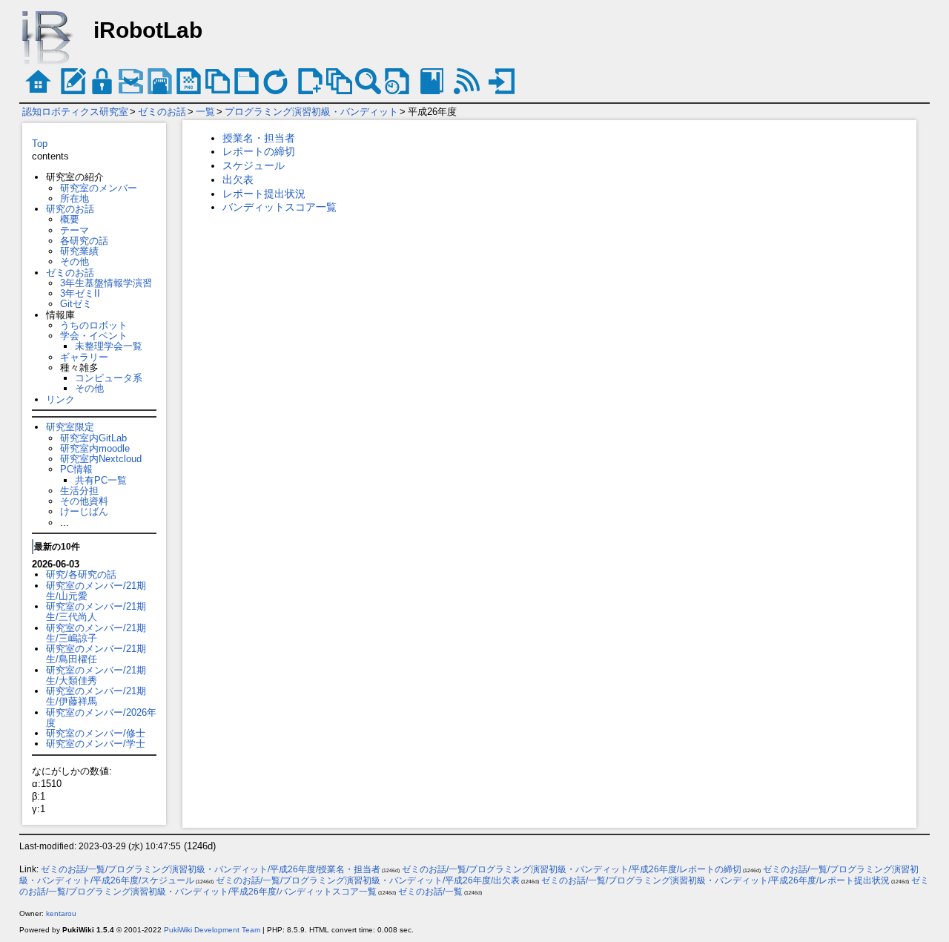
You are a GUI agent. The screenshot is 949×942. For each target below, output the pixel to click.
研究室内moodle (95, 448)
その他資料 (84, 501)
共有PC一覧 (101, 480)
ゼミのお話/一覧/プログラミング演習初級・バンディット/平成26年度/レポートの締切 (571, 869)
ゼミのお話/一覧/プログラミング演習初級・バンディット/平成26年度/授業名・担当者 (210, 869)
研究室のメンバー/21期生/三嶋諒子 (96, 633)
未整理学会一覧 (108, 346)
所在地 (74, 198)
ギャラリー (84, 357)
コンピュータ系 (108, 377)
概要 (69, 219)
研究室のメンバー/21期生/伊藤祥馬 (96, 696)
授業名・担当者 (258, 138)
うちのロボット (94, 325)
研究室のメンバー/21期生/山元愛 (96, 591)
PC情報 (76, 469)
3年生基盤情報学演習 (106, 283)
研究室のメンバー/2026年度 (101, 717)
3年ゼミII (80, 293)
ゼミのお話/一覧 (430, 891)
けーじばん (84, 511)
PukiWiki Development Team (212, 930)
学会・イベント (94, 335)
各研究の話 (84, 240)
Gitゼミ (76, 303)
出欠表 (238, 179)
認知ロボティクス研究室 (75, 111)
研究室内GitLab (93, 438)
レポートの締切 (258, 151)
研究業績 (79, 251)
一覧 (205, 111)
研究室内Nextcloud (101, 458)
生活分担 (79, 490)
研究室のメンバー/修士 (95, 733)
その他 (74, 261)
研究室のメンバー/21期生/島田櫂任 (96, 654)
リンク (60, 399)
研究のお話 (70, 208)
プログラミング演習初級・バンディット (311, 111)
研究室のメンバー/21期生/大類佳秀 (96, 675)
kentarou (61, 913)
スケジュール (253, 165)
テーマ (74, 230)
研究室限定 (70, 426)
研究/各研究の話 (81, 574)
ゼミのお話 (162, 111)
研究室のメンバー (98, 188)
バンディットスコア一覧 (279, 207)
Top (39, 143)
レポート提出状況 (263, 194)
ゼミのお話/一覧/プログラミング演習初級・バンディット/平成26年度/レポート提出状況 (715, 880)
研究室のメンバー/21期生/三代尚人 (96, 611)
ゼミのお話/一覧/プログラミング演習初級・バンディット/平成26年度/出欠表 (368, 880)
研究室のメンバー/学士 (95, 743)
